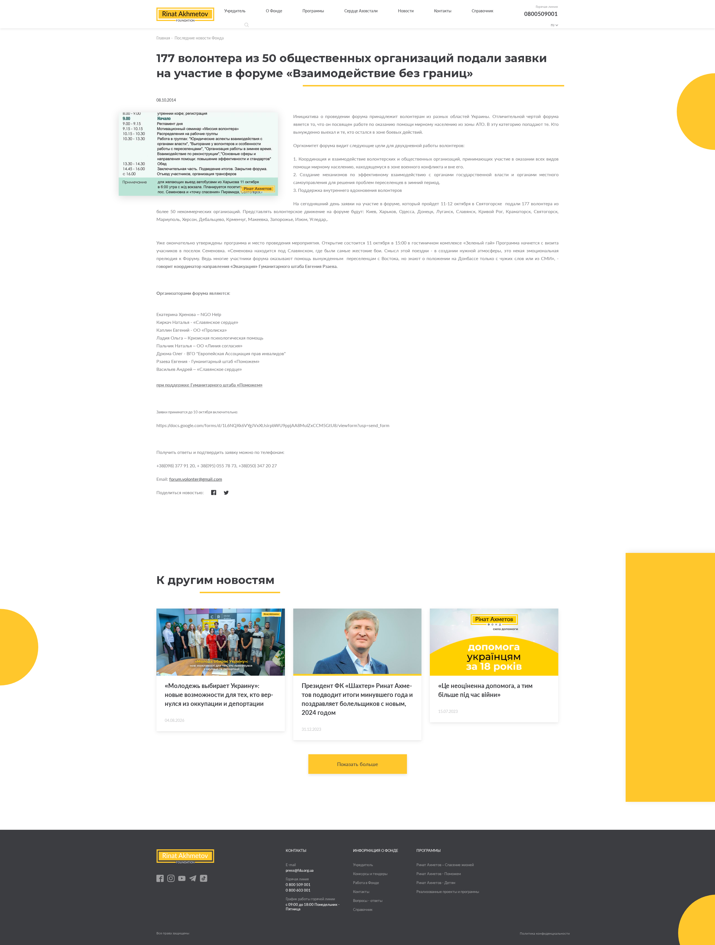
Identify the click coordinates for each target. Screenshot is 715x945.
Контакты (442, 10)
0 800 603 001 (298, 890)
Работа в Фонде (366, 882)
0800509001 (541, 13)
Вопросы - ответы (367, 900)
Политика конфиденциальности (545, 933)
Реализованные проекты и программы (447, 891)
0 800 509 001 (298, 884)
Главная (163, 38)
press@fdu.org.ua (300, 870)
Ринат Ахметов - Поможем (438, 873)
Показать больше (357, 764)
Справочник (482, 10)
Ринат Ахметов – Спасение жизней (445, 864)
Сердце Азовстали (361, 10)
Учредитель (235, 10)
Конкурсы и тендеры (370, 873)
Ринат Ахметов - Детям (435, 882)
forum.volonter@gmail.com (195, 479)
